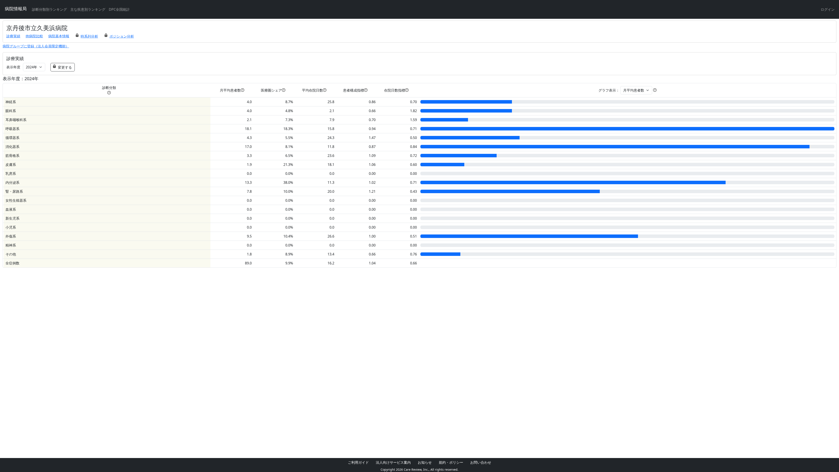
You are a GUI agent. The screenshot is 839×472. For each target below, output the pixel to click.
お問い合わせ (480, 462)
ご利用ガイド (358, 462)
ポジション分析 (121, 36)
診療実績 (13, 36)
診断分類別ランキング (49, 9)
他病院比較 (34, 36)
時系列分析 (89, 36)
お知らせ (425, 462)
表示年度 (13, 67)
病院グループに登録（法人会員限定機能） (36, 46)
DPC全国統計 (119, 9)
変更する (65, 67)
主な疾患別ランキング (87, 9)
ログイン (828, 9)
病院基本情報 (58, 36)
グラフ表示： (608, 90)
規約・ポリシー (451, 462)
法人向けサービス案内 (393, 462)
